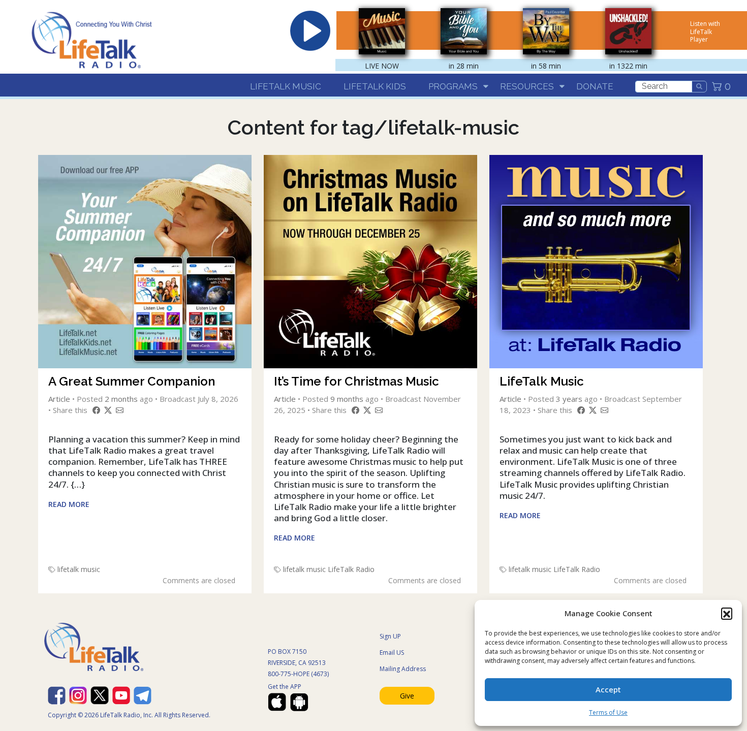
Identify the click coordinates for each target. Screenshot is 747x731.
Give (407, 696)
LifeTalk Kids (375, 86)
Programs (453, 86)
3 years (569, 399)
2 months (121, 399)
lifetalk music (78, 569)
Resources (527, 86)
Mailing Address (403, 668)
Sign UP (390, 636)
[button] (727, 613)
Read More (68, 504)
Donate (594, 86)
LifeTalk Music (285, 86)
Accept (608, 689)
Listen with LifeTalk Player (705, 31)
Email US (392, 652)
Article (59, 399)
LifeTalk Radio (351, 569)
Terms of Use (608, 712)
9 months (346, 399)
